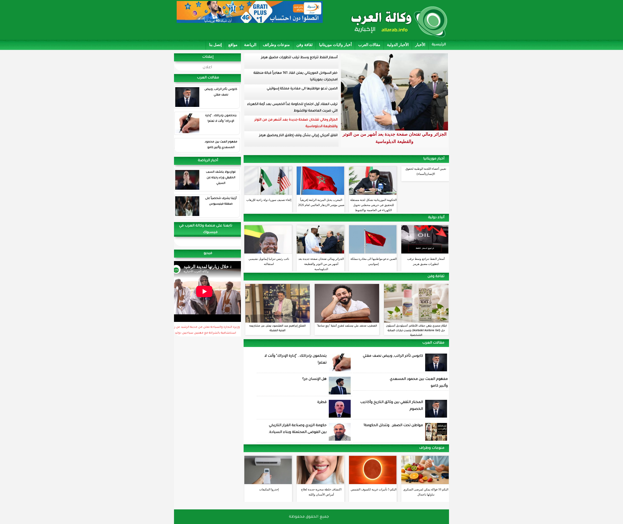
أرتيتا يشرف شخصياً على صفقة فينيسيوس (221, 201)
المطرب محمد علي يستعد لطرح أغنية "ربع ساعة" (347, 326)
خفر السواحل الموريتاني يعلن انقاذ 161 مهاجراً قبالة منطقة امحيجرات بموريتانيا (296, 76)
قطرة (322, 402)
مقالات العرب (369, 45)
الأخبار (420, 45)
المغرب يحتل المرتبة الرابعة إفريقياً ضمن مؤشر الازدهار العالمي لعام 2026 (321, 202)
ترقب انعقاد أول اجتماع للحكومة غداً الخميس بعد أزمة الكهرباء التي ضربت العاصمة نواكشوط (292, 108)
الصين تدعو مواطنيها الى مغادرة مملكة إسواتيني (302, 89)
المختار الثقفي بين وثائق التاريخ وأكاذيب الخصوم (391, 406)
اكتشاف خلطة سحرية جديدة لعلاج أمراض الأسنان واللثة (321, 492)
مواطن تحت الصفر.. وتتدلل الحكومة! (393, 426)
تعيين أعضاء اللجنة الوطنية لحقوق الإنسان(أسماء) (425, 171)
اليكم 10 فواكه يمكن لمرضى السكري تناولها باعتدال (425, 492)
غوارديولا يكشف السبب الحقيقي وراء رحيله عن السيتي (221, 178)
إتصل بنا (215, 45)
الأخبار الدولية (398, 45)
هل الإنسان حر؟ (314, 379)
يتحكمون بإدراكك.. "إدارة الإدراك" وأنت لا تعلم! (221, 118)
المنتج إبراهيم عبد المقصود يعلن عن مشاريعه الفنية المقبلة (277, 328)
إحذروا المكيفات (269, 489)
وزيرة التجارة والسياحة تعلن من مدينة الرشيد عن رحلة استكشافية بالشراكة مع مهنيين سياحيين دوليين (204, 330)
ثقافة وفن (304, 45)
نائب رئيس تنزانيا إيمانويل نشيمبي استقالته (268, 261)
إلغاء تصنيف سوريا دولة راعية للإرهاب (268, 200)
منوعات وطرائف (276, 45)
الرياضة (250, 45)
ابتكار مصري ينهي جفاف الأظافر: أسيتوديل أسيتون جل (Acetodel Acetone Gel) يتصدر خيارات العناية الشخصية (416, 331)
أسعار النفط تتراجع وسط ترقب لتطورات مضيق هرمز (299, 57)
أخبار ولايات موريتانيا (335, 45)
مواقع (233, 45)
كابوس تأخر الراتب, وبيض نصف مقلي (220, 92)
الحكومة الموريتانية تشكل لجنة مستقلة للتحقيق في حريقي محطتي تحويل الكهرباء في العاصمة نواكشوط (373, 203)
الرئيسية (439, 45)
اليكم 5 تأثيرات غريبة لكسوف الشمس (373, 489)
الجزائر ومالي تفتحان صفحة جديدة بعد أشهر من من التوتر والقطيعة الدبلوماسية (296, 123)
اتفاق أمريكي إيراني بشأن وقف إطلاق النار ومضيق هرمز (298, 135)
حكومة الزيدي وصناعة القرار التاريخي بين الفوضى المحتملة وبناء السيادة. (297, 429)
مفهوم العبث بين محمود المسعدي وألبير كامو (221, 144)
